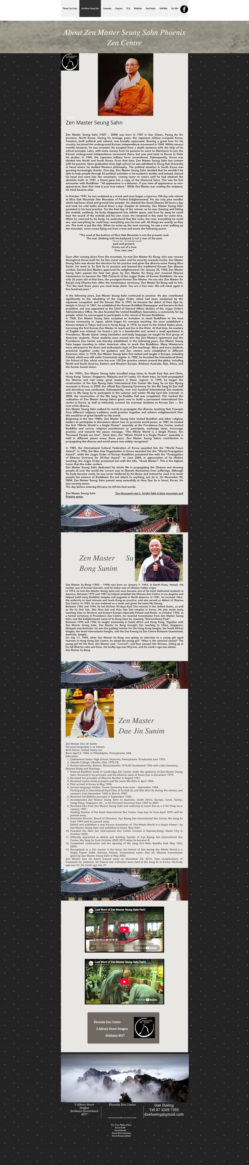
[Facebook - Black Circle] (184, 9)
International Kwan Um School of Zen (122, 1118)
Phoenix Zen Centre (122, 1104)
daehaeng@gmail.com (164, 1114)
